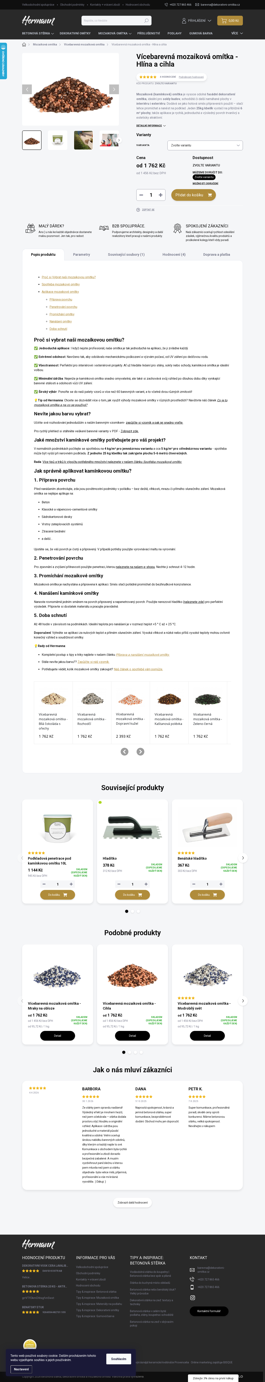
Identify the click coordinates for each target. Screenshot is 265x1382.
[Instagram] (193, 1297)
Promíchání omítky (61, 314)
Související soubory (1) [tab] (126, 254)
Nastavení (21, 1369)
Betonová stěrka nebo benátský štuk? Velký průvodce (153, 1291)
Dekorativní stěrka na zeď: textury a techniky (151, 1302)
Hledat (147, 20)
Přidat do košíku (189, 195)
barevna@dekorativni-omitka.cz (211, 1269)
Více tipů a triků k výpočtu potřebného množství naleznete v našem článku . (112, 462)
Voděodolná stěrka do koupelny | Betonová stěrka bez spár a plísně (150, 1273)
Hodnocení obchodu (138, 4)
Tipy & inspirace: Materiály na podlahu (99, 1303)
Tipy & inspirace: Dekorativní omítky (97, 1310)
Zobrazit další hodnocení (133, 1202)
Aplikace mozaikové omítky (60, 292)
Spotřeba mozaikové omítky (61, 284)
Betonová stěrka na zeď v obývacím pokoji (151, 1323)
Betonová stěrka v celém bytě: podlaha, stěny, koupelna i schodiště (151, 1313)
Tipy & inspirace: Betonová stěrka (96, 1291)
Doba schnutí (58, 329)
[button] (127, 911)
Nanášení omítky (60, 321)
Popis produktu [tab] (43, 254)
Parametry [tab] (81, 254)
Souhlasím (118, 1359)
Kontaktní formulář (209, 1311)
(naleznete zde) (193, 602)
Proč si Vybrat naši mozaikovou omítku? (69, 277)
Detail (57, 1035)
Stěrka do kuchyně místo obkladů (150, 1282)
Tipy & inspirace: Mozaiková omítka (97, 1297)
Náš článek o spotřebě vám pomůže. (138, 669)
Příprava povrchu (60, 299)
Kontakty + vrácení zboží (105, 4)
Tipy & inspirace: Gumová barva (95, 1316)
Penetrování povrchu (63, 307)
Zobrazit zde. (130, 431)
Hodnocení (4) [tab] (174, 254)
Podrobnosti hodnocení (191, 77)
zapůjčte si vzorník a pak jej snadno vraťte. (154, 422)
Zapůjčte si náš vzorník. (93, 662)
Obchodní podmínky (72, 4)
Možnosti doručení (205, 183)
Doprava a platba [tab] (216, 254)
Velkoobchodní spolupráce (38, 4)
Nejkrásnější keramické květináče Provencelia (161, 1362)
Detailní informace (149, 125)
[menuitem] (38, 33)
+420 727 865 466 (208, 1279)
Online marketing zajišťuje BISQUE (212, 1362)
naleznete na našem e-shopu (135, 567)
